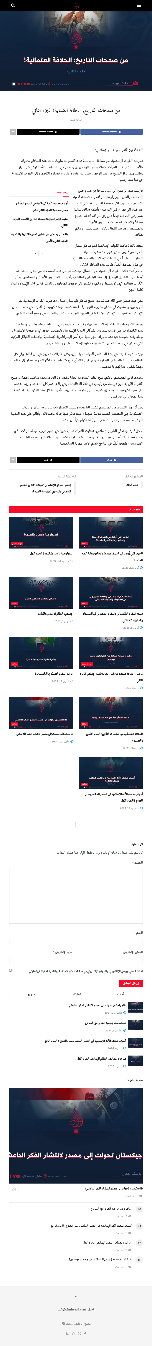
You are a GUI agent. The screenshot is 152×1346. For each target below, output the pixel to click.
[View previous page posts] (42, 253)
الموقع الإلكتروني (133, 952)
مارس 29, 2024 (61, 741)
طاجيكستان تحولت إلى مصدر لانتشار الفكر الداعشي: (44, 734)
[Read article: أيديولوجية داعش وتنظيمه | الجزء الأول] (41, 533)
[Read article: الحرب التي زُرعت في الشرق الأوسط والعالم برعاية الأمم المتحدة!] (111, 533)
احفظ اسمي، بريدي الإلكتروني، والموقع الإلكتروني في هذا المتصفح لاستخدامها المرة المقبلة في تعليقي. (85, 971)
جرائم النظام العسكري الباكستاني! (54, 674)
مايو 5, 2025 (132, 688)
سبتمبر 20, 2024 (60, 561)
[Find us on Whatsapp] (73, 1334)
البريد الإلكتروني (63, 952)
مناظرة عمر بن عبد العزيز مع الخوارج (105, 1023)
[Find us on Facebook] (85, 1334)
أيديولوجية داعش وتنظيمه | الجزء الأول (51, 553)
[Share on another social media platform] (13, 132)
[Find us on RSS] (67, 1334)
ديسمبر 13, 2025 (130, 808)
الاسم (138, 932)
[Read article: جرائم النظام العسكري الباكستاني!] (41, 653)
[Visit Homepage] (76, 5)
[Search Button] (13, 5)
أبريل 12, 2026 (131, 568)
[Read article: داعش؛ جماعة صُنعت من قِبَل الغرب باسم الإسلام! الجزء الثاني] (111, 653)
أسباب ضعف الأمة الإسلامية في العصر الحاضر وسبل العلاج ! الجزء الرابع (85, 1041)
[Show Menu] (139, 5)
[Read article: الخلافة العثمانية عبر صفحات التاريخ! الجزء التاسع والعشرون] (111, 713)
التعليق (137, 862)
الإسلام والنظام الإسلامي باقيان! (55, 613)
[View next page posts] (36, 253)
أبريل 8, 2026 (131, 628)
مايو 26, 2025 (131, 748)
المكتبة (75, 1296)
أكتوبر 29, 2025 (61, 681)
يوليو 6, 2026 (62, 621)
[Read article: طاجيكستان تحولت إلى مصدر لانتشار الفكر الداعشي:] (41, 713)
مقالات (84, 543)
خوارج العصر (17, 543)
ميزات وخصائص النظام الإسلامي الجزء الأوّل (101, 1058)
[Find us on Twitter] (79, 1334)
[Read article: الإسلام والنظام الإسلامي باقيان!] (41, 593)
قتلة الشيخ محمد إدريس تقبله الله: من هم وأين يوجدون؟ (100, 1259)
